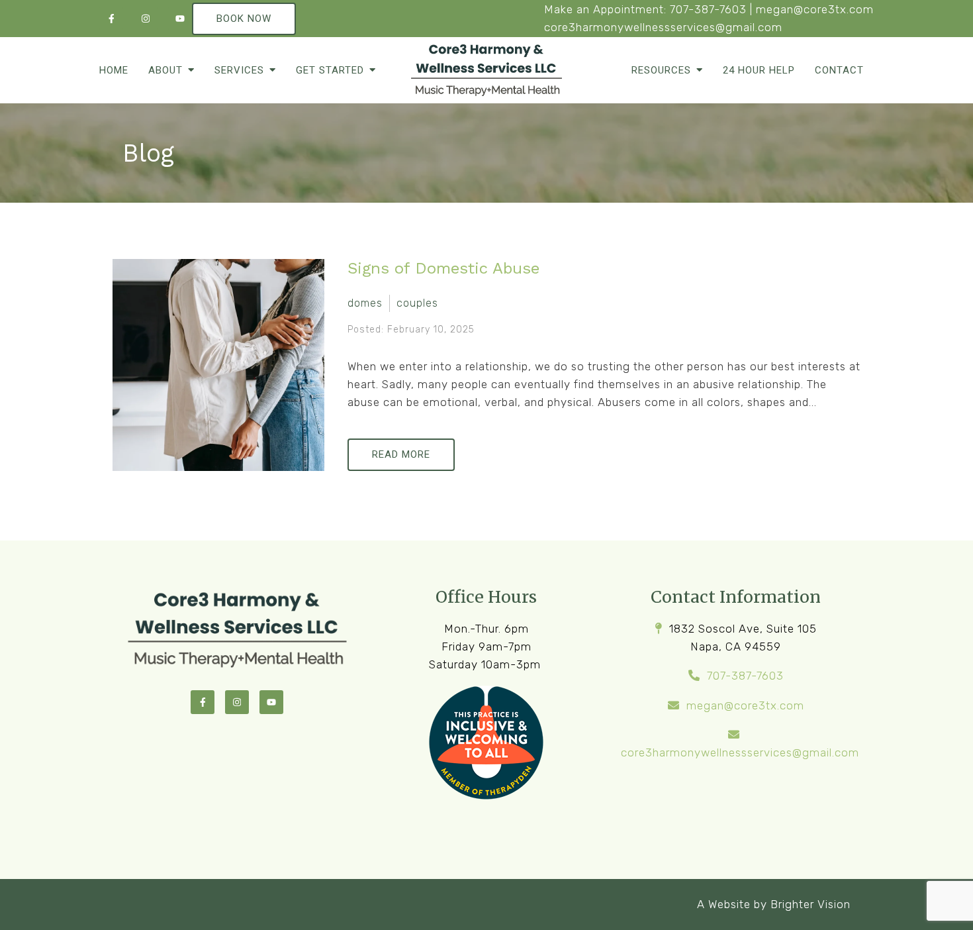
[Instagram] (146, 18)
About (165, 70)
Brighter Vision (810, 904)
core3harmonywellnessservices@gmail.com (663, 27)
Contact (839, 70)
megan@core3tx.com (815, 9)
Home (113, 70)
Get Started (330, 70)
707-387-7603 (708, 9)
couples (417, 303)
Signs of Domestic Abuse (443, 268)
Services (239, 70)
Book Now (243, 19)
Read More (401, 454)
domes (365, 303)
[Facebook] (111, 18)
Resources (661, 70)
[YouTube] (180, 18)
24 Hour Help (759, 70)
